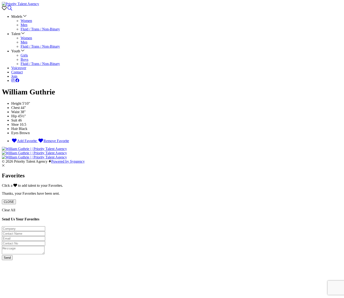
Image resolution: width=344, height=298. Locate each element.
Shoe (15, 124)
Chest (15, 108)
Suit (14, 120)
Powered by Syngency (68, 161)
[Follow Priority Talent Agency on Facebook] (17, 81)
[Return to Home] (20, 4)
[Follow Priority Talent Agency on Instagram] (13, 81)
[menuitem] (26, 21)
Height (16, 103)
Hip (14, 116)
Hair (14, 129)
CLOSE (9, 202)
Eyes (14, 133)
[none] (18, 16)
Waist (15, 112)
